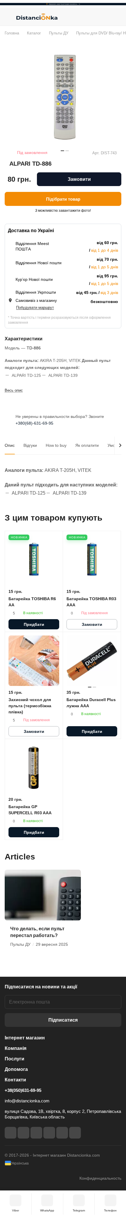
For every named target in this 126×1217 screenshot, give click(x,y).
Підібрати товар (63, 199)
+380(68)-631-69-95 (34, 423)
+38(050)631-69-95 (23, 1090)
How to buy (56, 445)
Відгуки (30, 445)
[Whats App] (75, 1133)
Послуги (14, 1058)
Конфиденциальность (100, 1178)
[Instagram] (23, 1133)
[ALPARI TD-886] (65, 97)
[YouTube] (49, 1133)
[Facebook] (10, 1133)
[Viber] (62, 1133)
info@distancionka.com (27, 1100)
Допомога (16, 1069)
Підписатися (63, 1020)
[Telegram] (36, 1133)
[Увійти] (105, 17)
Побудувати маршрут (35, 307)
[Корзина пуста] (117, 17)
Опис (10, 445)
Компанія (15, 1048)
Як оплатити (87, 445)
